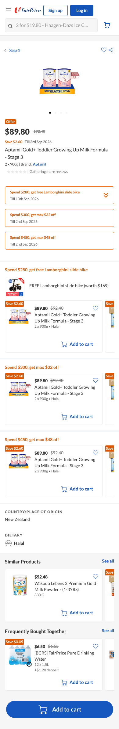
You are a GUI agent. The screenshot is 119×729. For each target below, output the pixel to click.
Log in (82, 10)
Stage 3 (14, 50)
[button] (110, 50)
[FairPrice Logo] (28, 10)
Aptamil (39, 164)
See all (108, 560)
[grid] (59, 327)
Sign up (56, 10)
